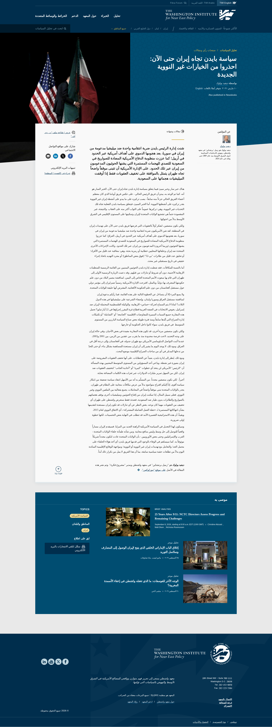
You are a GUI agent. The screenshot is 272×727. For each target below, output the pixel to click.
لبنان (156, 28)
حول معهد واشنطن (165, 701)
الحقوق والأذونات (200, 722)
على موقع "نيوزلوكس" (154, 470)
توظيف (233, 722)
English (199, 88)
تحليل (117, 15)
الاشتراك (228, 706)
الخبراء (105, 15)
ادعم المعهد (147, 701)
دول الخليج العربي (141, 28)
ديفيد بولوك (222, 83)
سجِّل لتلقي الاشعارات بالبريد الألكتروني (68, 548)
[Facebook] (70, 156)
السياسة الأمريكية (79, 515)
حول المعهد (89, 15)
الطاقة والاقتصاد (186, 28)
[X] (62, 156)
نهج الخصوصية (219, 722)
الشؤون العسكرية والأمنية (209, 28)
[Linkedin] (55, 156)
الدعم (75, 15)
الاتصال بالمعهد (225, 699)
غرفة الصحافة (225, 702)
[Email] (48, 156)
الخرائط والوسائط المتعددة (51, 15)
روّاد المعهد (133, 701)
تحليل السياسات (228, 50)
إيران (165, 28)
